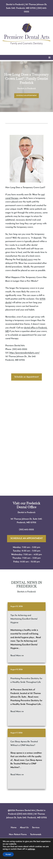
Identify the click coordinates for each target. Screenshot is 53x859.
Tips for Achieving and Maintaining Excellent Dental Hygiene (23, 619)
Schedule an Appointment (26, 377)
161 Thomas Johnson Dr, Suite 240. (26, 519)
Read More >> (17, 655)
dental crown (27, 259)
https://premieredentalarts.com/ (24, 353)
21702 (33, 522)
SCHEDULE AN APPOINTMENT (26, 95)
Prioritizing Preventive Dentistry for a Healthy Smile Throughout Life (26, 680)
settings (31, 849)
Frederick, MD (24, 522)
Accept (8, 854)
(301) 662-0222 (26, 530)
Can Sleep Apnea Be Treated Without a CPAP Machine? (24, 743)
